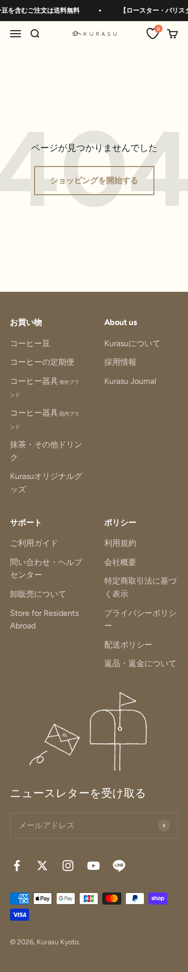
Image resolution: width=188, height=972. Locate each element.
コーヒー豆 (30, 343)
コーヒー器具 (44, 387)
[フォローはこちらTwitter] (42, 865)
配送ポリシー (128, 645)
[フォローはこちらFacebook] (17, 865)
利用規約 (120, 543)
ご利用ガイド (34, 543)
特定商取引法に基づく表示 (140, 587)
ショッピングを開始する (94, 180)
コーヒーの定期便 (42, 362)
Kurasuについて (132, 343)
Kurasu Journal (130, 381)
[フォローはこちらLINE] (119, 865)
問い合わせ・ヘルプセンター (46, 568)
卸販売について (38, 594)
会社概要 (120, 562)
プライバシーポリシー (140, 619)
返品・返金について (140, 663)
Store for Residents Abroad (44, 619)
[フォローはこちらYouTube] (93, 865)
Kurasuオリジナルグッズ (46, 482)
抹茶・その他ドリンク (46, 451)
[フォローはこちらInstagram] (68, 865)
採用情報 (120, 362)
